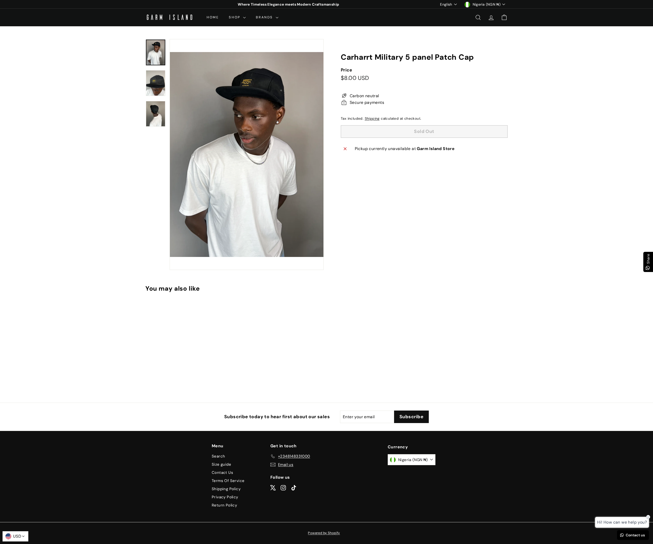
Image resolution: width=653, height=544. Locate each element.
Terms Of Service (228, 480)
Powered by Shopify (324, 533)
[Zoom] (246, 154)
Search (218, 456)
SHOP (235, 17)
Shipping (372, 118)
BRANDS (265, 17)
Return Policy (224, 505)
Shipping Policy (226, 488)
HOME (213, 17)
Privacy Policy (225, 497)
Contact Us (222, 472)
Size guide (221, 464)
